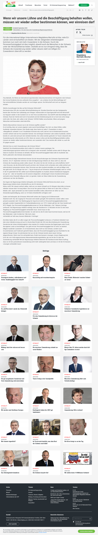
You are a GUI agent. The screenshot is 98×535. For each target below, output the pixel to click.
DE (67, 10)
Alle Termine (76, 508)
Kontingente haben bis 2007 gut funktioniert (43, 411)
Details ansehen (43, 532)
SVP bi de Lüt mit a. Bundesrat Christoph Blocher (81, 500)
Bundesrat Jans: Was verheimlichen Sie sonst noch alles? (60, 494)
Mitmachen (84, 5)
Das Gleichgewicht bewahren (10, 473)
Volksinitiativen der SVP (12, 497)
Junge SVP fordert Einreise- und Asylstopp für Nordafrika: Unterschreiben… (59, 501)
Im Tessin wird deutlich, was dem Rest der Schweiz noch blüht (45, 442)
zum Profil (81, 62)
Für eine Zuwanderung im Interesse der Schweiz (45, 317)
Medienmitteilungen (11, 494)
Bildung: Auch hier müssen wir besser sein (13, 348)
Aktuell (8, 492)
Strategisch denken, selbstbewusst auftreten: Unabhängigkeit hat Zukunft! (14, 279)
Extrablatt (25, 10)
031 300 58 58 (12, 520)
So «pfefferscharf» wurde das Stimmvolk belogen (14, 310)
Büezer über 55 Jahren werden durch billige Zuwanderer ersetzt (77, 348)
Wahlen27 (71, 5)
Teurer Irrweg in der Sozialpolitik (43, 379)
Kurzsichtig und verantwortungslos (44, 277)
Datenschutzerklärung (80, 523)
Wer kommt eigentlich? (8, 441)
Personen (8, 490)
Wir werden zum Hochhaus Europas (12, 410)
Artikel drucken (86, 35)
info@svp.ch (23, 520)
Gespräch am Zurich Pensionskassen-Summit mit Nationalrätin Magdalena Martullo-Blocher (82, 494)
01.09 (74, 490)
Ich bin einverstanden (86, 531)
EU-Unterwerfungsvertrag (58, 5)
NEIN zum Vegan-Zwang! (57, 497)
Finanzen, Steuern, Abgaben (35, 494)
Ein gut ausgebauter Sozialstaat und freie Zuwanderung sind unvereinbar (12, 380)
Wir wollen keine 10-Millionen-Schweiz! (76, 473)
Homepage (8, 10)
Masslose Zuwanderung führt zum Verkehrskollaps (75, 380)
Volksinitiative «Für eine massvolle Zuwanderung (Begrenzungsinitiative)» (33, 30)
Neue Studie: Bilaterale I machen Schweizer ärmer (77, 279)
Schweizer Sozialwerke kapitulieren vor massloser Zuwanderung (76, 310)
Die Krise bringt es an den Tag (73, 441)
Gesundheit (31, 503)
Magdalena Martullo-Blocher (18, 33)
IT (73, 10)
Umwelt (30, 492)
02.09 (74, 503)
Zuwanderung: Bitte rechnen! (73, 410)
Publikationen (17, 10)
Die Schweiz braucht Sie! (40, 473)
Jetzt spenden (12, 524)
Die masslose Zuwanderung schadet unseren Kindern (45, 348)
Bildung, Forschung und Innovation (37, 497)
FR (70, 10)
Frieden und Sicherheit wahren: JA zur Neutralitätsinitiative (60, 490)
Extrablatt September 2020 (20, 28)
